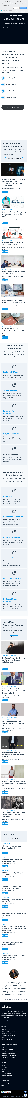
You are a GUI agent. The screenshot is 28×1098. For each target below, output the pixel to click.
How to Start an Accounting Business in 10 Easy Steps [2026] (13, 301)
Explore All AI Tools (10, 372)
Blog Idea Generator (11, 434)
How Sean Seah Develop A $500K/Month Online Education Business (13, 754)
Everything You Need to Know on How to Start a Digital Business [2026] (14, 214)
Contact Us (4, 1067)
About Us (3, 1065)
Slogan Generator (10, 390)
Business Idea (5, 177)
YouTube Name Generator (8, 1057)
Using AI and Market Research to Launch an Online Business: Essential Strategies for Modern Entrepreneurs (13, 182)
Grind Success (8, 1011)
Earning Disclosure (6, 1075)
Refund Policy (5, 1087)
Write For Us (4, 1085)
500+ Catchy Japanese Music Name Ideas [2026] (12, 847)
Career (3, 1069)
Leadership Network (6, 1084)
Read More (5, 192)
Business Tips (5, 924)
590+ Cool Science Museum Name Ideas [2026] (14, 914)
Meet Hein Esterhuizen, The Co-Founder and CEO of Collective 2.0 (13, 723)
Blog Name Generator (11, 537)
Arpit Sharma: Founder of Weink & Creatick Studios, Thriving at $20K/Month (14, 814)
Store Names (5, 870)
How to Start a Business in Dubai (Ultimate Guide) (13, 272)
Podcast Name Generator (13, 517)
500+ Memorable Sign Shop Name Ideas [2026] (14, 874)
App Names (4, 857)
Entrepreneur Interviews (9, 655)
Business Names (6, 843)
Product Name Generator (13, 578)
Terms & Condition (6, 1073)
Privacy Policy (5, 1071)
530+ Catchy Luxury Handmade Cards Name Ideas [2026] (13, 887)
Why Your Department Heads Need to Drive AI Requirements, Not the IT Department (14, 928)
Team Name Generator (7, 1051)
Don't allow (16, 8)
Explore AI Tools (5, 1029)
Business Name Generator (13, 496)
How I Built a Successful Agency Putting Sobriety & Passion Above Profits (14, 783)
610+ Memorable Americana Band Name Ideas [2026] (13, 956)
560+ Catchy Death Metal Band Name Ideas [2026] (12, 943)
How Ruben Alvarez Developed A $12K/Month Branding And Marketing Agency (13, 660)
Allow (23, 8)
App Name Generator (11, 558)
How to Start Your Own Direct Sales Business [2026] (12, 244)
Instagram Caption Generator (9, 1035)
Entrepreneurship (7, 719)
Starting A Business (7, 209)
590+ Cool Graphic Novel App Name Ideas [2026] (12, 860)
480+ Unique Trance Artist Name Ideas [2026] (13, 901)
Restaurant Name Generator (8, 1055)
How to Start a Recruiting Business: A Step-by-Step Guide (13, 330)
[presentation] (12, 169)
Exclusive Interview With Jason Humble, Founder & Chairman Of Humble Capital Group (13, 691)
